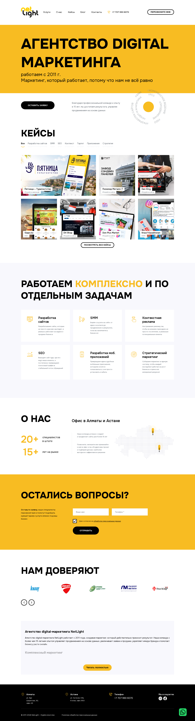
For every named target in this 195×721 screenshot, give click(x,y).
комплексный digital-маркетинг (68, 659)
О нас (59, 12)
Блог (83, 12)
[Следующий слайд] (32, 602)
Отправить (86, 530)
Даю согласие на (100, 521)
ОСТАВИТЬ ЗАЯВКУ (38, 105)
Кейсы (71, 12)
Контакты (96, 12)
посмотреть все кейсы (97, 245)
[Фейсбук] (165, 699)
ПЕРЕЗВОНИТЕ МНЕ (161, 12)
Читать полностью (97, 667)
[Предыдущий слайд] (24, 602)
